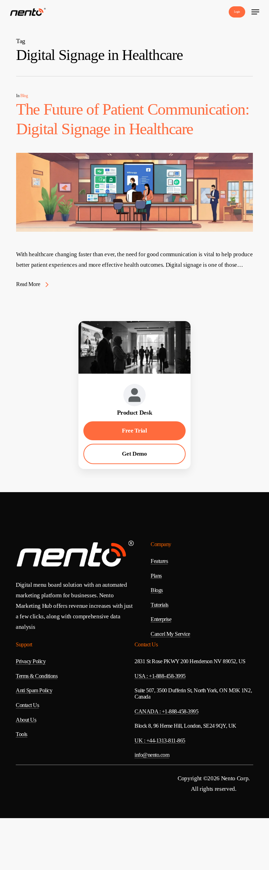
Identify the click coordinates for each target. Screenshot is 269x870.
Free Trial (134, 430)
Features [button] (159, 561)
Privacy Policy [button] (31, 661)
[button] (255, 11)
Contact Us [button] (27, 705)
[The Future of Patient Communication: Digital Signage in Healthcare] (134, 243)
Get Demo (134, 453)
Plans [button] (156, 576)
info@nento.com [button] (151, 755)
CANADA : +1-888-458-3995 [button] (166, 711)
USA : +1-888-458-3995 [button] (160, 676)
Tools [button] (21, 734)
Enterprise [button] (161, 619)
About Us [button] (26, 720)
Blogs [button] (157, 590)
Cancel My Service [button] (170, 634)
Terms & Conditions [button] (36, 676)
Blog (24, 95)
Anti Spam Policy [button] (34, 690)
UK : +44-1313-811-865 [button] (159, 740)
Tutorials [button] (159, 605)
